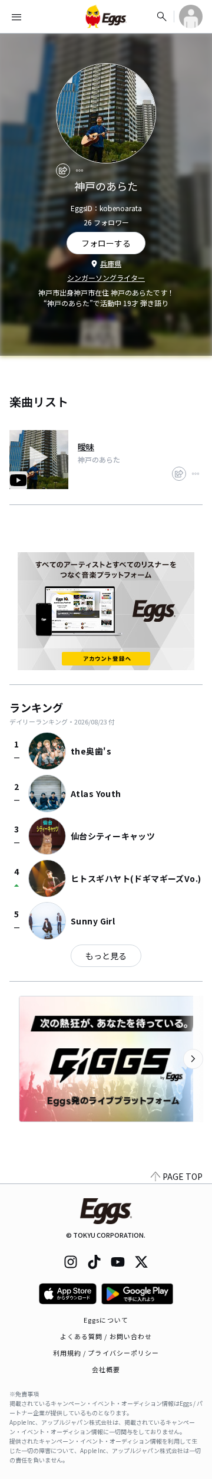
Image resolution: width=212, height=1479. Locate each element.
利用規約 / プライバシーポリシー (106, 1352)
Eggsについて (106, 1319)
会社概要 (106, 1369)
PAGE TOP (183, 1176)
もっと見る (106, 956)
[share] (63, 170)
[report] (79, 170)
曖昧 (86, 446)
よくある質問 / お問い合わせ (106, 1336)
